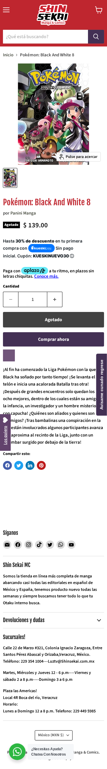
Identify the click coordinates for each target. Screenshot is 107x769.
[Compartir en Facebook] (7, 465)
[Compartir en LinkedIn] (30, 465)
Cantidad (11, 286)
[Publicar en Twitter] (18, 465)
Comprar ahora (53, 339)
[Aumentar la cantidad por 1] (54, 299)
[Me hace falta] (9, 355)
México (51, 735)
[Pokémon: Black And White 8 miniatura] (10, 177)
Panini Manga (23, 213)
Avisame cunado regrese (101, 385)
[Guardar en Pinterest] (41, 465)
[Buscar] (96, 37)
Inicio (8, 55)
